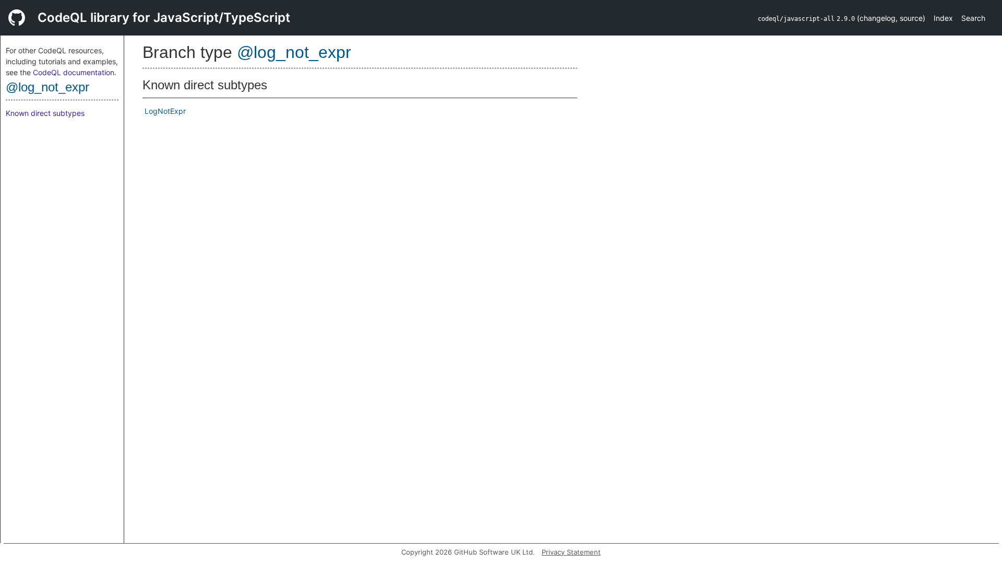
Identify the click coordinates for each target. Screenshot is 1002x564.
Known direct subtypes (45, 113)
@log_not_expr (47, 87)
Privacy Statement (571, 552)
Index (943, 18)
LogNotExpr (165, 111)
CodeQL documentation (73, 72)
